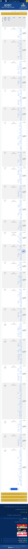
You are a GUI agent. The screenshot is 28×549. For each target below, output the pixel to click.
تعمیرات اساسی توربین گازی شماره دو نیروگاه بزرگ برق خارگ (20, 266)
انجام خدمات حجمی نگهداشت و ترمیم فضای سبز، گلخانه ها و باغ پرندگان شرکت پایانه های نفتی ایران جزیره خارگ (20, 330)
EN (24, 1)
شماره (14, 17)
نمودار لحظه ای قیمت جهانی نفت (20, 522)
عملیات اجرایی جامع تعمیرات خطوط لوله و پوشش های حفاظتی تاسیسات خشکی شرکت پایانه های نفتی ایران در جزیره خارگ (20, 209)
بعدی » (10, 489)
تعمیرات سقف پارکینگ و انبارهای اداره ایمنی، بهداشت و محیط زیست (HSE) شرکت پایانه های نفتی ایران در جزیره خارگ (20, 298)
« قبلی (18, 489)
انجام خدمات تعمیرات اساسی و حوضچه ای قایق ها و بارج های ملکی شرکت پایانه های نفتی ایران (20, 68)
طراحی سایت (18, 547)
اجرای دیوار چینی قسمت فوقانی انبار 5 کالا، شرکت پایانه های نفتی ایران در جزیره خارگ (20, 314)
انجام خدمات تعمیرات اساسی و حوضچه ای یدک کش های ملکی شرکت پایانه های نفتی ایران (20, 191)
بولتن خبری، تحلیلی (22, 520)
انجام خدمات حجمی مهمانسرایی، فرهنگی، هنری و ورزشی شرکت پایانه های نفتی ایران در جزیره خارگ (20, 280)
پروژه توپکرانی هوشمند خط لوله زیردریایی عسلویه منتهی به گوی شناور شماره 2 (20, 238)
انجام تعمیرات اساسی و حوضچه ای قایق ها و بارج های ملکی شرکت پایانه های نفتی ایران (20, 426)
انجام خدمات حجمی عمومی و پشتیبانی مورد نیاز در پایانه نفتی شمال (20, 225)
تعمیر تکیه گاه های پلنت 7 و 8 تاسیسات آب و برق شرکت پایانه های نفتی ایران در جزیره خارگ (20, 114)
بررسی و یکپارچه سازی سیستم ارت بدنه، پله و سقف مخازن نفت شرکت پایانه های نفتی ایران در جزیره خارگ (20, 252)
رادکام (14, 547)
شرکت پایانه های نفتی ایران (22, 11)
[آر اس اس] (6, 1)
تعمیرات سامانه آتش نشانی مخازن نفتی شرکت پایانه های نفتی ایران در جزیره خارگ (20, 82)
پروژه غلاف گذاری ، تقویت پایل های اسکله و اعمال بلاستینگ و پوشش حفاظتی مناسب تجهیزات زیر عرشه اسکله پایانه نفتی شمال (20, 175)
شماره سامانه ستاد (9, 19)
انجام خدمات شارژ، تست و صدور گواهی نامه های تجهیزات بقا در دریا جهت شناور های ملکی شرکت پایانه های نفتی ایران (20, 373)
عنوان (20, 17)
